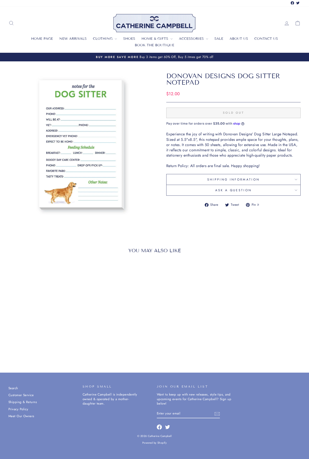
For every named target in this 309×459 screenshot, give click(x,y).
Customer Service (21, 395)
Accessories (192, 39)
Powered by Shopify (154, 443)
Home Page (42, 39)
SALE (218, 39)
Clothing (103, 39)
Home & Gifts (155, 39)
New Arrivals (73, 39)
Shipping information (233, 179)
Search (13, 388)
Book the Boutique (154, 45)
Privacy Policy (18, 409)
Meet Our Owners (21, 416)
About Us (239, 39)
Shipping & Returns (22, 402)
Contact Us (266, 39)
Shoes (129, 39)
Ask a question (233, 190)
